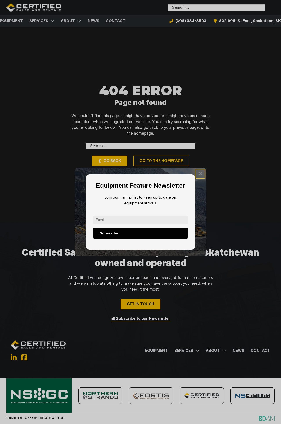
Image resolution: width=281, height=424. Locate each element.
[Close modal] (200, 174)
